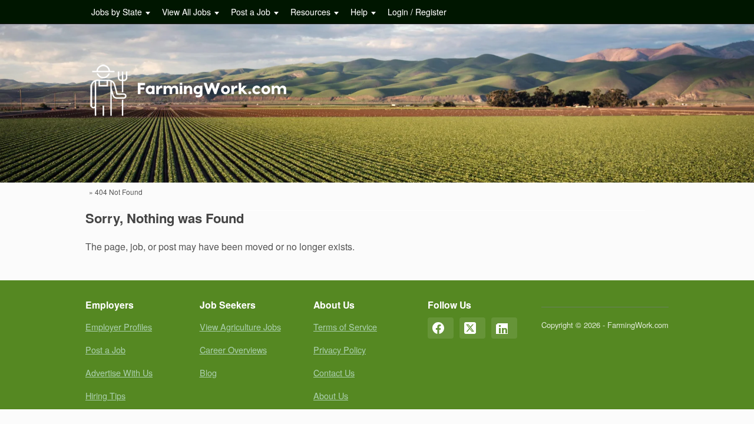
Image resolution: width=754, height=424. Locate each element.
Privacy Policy (339, 349)
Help (359, 12)
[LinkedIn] (504, 328)
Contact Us (334, 372)
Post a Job (250, 12)
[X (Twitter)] (472, 328)
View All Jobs (186, 12)
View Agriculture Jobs (240, 326)
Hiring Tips (105, 395)
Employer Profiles (118, 326)
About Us (330, 395)
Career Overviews (233, 349)
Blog (208, 372)
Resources (310, 12)
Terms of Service (345, 326)
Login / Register (417, 12)
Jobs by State (116, 12)
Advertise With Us (119, 372)
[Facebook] (441, 328)
